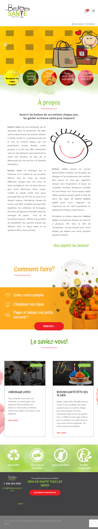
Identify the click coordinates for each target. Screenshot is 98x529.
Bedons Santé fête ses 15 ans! (72, 394)
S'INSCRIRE (30, 55)
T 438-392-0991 (12, 483)
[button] (49, 326)
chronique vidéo (19, 392)
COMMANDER (12, 55)
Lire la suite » (13, 420)
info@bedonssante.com (12, 489)
